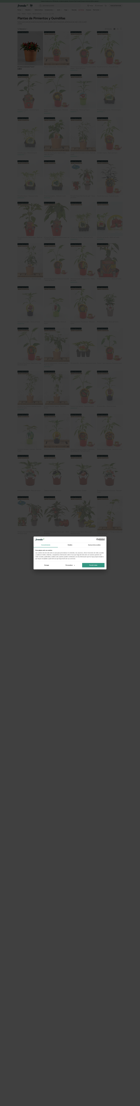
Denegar (46, 565)
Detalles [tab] (70, 545)
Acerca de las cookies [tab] (94, 545)
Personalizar (69, 565)
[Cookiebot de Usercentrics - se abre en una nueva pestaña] (97, 539)
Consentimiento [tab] (45, 545)
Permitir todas (93, 565)
